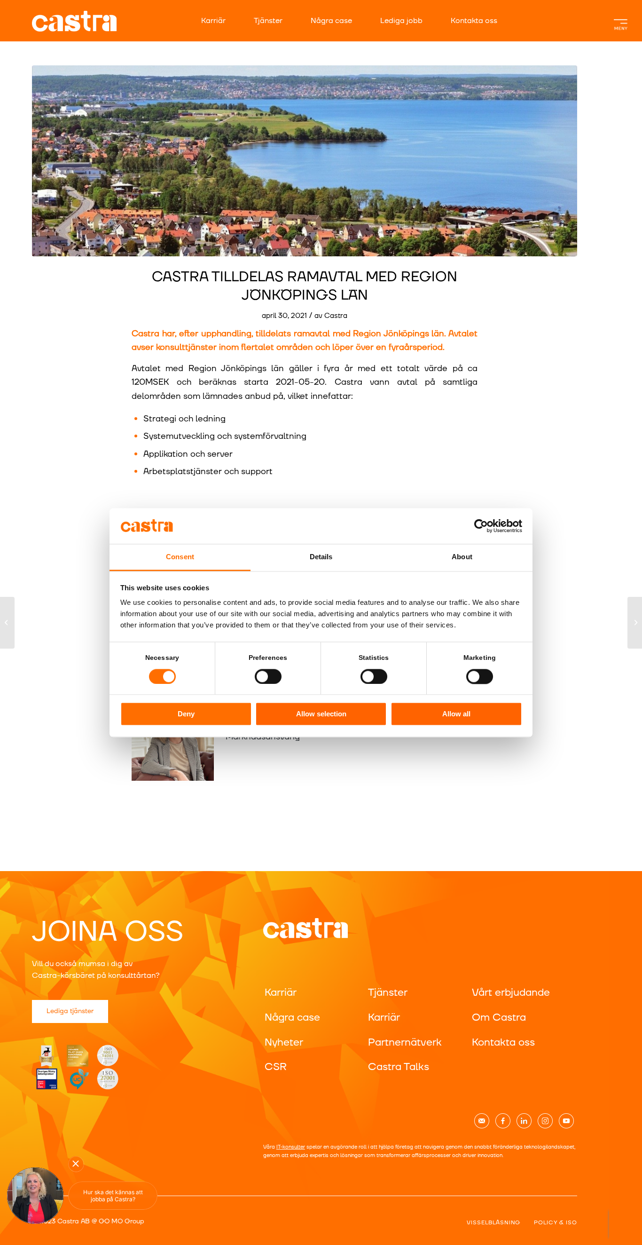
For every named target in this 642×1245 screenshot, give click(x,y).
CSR (276, 1067)
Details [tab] (321, 557)
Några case (331, 21)
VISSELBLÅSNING (493, 1223)
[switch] (268, 676)
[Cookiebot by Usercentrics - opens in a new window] (481, 526)
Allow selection (321, 714)
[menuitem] (222, 20)
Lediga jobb (401, 21)
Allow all (456, 714)
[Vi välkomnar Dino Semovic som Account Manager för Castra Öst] (634, 623)
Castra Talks (398, 1067)
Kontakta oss (474, 21)
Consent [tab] (180, 557)
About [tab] (462, 557)
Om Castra (499, 1017)
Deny (186, 714)
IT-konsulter (290, 1146)
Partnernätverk (405, 1042)
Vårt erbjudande (511, 992)
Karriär (213, 21)
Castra (335, 316)
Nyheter (284, 1042)
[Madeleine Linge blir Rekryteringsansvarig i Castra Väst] (7, 623)
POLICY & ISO (555, 1223)
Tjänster (268, 21)
